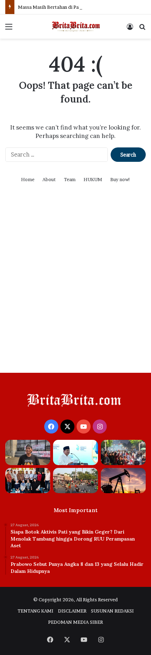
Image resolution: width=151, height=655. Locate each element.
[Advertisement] (75, 286)
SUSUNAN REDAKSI (112, 611)
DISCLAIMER (72, 611)
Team (70, 179)
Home (27, 179)
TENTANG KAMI (35, 611)
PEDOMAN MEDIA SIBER (75, 622)
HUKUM (93, 179)
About (49, 179)
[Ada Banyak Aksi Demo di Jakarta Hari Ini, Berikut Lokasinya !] (75, 480)
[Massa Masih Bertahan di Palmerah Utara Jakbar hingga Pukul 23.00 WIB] (123, 452)
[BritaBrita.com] (75, 26)
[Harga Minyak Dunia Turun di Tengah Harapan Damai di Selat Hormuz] (123, 480)
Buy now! (120, 179)
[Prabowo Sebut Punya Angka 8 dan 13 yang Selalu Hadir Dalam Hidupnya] (75, 452)
